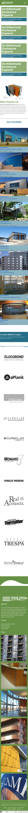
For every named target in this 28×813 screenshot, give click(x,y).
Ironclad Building (7, 273)
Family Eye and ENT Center (11, 149)
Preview (2, 147)
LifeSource (4, 248)
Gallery (5, 807)
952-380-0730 (5, 628)
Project (7, 147)
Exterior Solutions (12, 807)
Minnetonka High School (10, 297)
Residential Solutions (11, 809)
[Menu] (25, 3)
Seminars (19, 809)
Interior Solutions (21, 807)
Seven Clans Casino (8, 174)
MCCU (2, 322)
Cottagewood (5, 223)
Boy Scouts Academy (8, 199)
